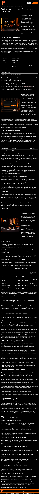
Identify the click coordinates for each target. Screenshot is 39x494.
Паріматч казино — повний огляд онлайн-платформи (11, 6)
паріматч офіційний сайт (28, 86)
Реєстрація (35, 2)
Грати (29, 2)
